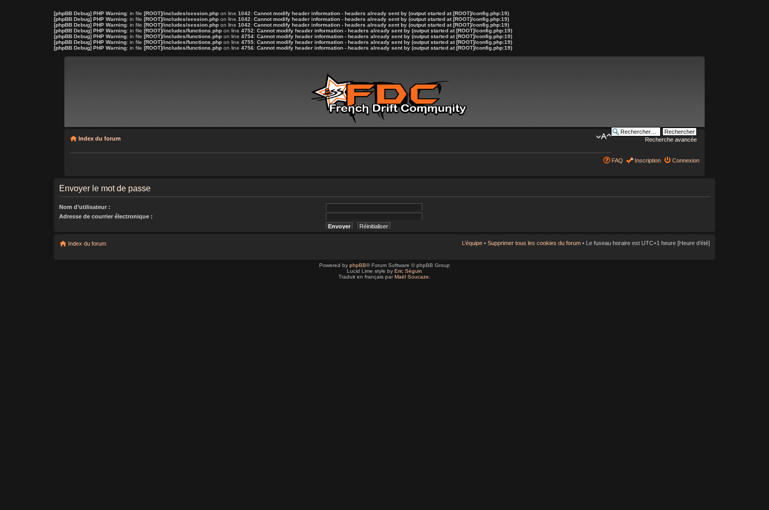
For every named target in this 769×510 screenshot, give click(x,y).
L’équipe (472, 243)
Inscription (648, 160)
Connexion (685, 160)
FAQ (617, 160)
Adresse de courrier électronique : (106, 216)
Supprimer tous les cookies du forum (534, 243)
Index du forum (99, 138)
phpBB (357, 265)
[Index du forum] (390, 93)
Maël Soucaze (411, 277)
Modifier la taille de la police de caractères (603, 136)
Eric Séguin (408, 271)
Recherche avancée (671, 139)
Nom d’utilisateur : (84, 207)
